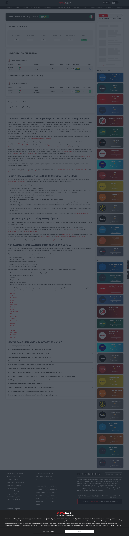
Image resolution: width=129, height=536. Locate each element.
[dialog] (64, 523)
